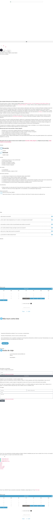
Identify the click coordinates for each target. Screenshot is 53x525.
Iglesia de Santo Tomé (29, 103)
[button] (26, 42)
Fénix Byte (37, 489)
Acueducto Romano (22, 104)
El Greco (40, 111)
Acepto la (7, 374)
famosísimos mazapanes (17, 116)
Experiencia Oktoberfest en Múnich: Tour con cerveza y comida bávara (15, 333)
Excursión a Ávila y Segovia (30, 140)
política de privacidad (9, 374)
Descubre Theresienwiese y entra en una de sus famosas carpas (13, 335)
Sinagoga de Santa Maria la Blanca (42, 103)
